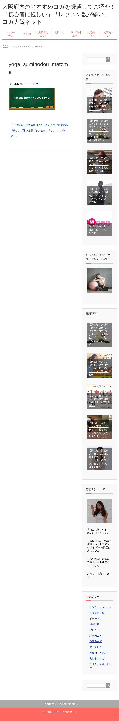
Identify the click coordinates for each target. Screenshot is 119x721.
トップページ (11, 34)
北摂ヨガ (94, 630)
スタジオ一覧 (96, 613)
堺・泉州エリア (76, 34)
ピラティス (95, 618)
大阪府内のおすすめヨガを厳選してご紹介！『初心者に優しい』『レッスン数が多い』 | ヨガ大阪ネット (59, 14)
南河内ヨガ (95, 641)
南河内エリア (108, 34)
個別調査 (94, 624)
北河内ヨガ (95, 635)
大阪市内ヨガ (96, 658)
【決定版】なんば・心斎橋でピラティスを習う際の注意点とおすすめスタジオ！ (98, 429)
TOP (5, 46)
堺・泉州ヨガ (96, 647)
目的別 (27, 34)
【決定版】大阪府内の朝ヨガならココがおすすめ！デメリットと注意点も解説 (98, 164)
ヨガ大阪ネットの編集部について (60, 704)
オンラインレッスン (100, 607)
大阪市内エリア (43, 34)
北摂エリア (59, 34)
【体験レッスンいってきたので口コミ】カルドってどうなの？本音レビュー (98, 368)
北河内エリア (92, 34)
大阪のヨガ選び (98, 653)
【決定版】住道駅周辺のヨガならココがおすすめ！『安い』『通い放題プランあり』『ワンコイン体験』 (40, 130)
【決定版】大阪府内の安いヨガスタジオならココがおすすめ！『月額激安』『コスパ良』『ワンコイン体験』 (98, 130)
